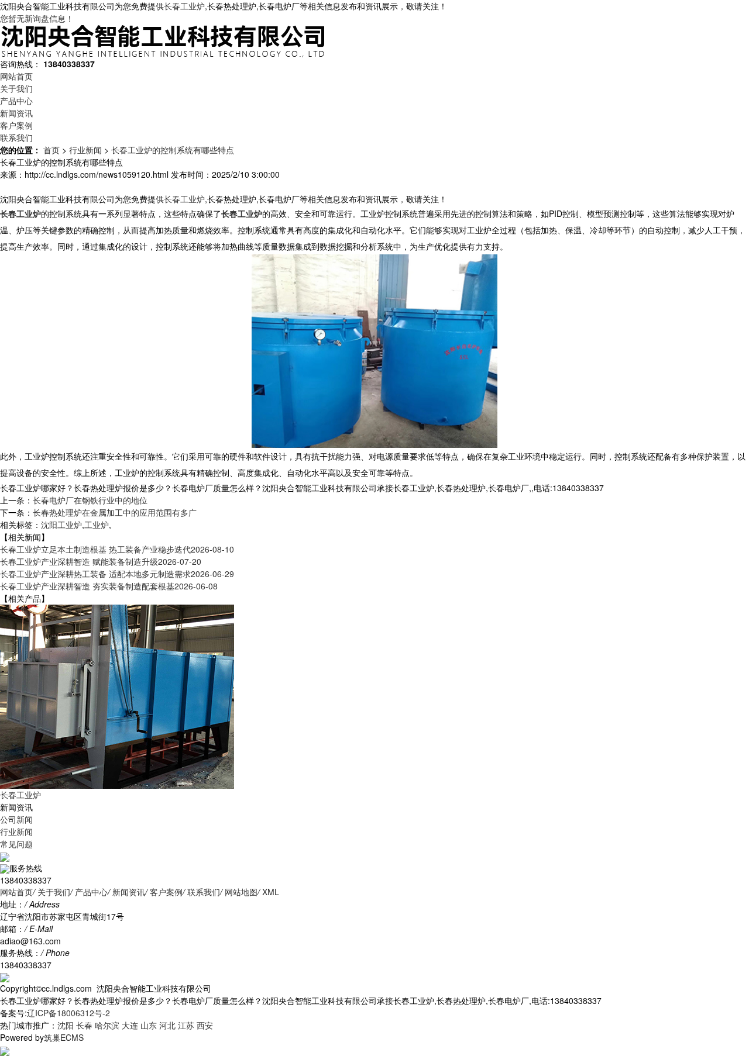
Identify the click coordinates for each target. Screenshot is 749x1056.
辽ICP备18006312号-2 (68, 1013)
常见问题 (16, 844)
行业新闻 (85, 150)
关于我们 (16, 88)
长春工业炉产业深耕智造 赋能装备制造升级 (100, 561)
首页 (51, 150)
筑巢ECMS (64, 1037)
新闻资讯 (16, 113)
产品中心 (16, 100)
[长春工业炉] (117, 695)
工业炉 (96, 524)
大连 (130, 1025)
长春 (84, 1025)
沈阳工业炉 (61, 524)
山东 (148, 1025)
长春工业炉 (184, 6)
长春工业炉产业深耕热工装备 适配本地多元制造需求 (117, 573)
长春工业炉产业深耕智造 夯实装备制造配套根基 (109, 586)
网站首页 (16, 76)
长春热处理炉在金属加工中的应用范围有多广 (115, 512)
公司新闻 (16, 819)
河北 (167, 1025)
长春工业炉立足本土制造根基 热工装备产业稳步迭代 (117, 549)
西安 (205, 1025)
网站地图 (241, 892)
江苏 (186, 1025)
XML (270, 892)
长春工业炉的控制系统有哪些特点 (172, 150)
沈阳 (65, 1025)
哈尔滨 (107, 1025)
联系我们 (16, 137)
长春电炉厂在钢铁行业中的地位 (90, 500)
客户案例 (16, 125)
